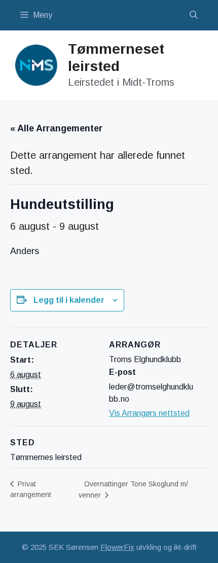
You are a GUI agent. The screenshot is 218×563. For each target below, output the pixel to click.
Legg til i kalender (68, 300)
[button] (193, 15)
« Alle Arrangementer (56, 128)
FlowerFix (117, 547)
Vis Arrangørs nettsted (149, 413)
